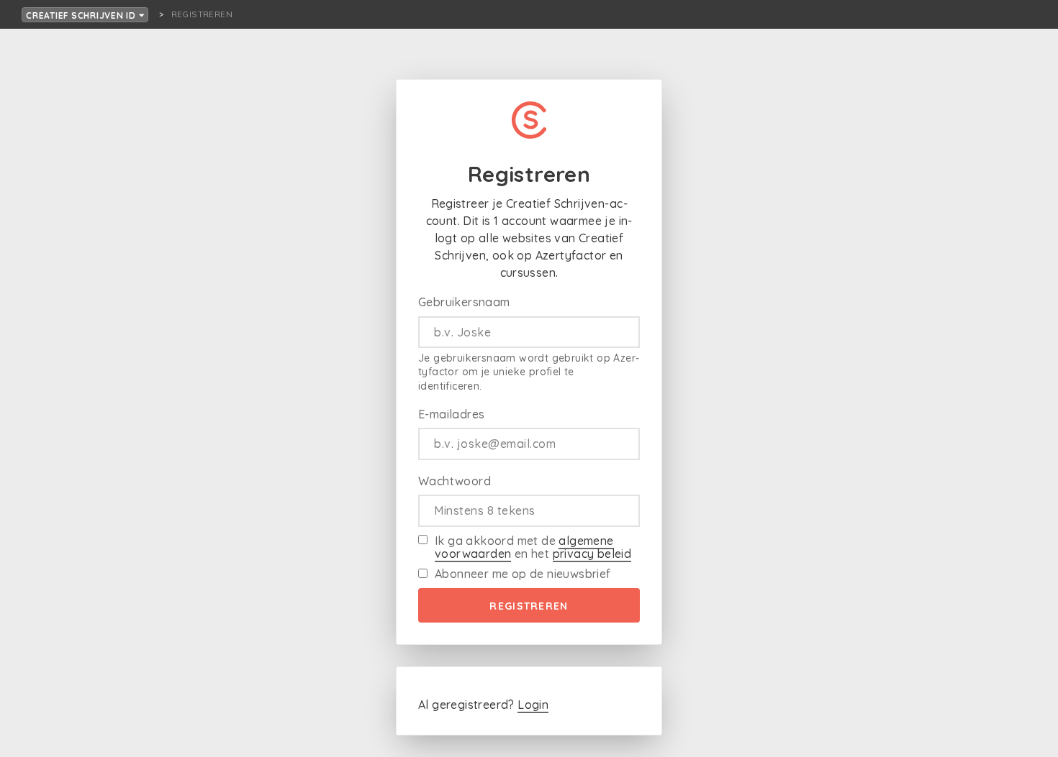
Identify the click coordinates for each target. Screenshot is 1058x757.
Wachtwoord (454, 480)
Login (532, 704)
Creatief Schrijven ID (82, 15)
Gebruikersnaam (464, 301)
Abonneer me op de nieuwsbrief (523, 573)
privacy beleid (592, 553)
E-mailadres (451, 414)
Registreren (528, 606)
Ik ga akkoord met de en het (533, 547)
